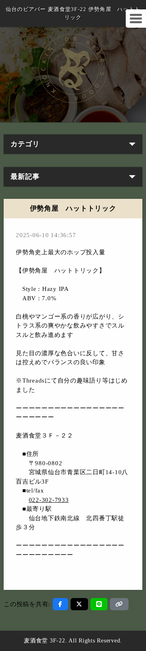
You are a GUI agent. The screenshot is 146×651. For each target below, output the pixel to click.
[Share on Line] (99, 604)
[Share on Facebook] (60, 604)
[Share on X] (79, 604)
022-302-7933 (49, 500)
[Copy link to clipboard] (119, 604)
